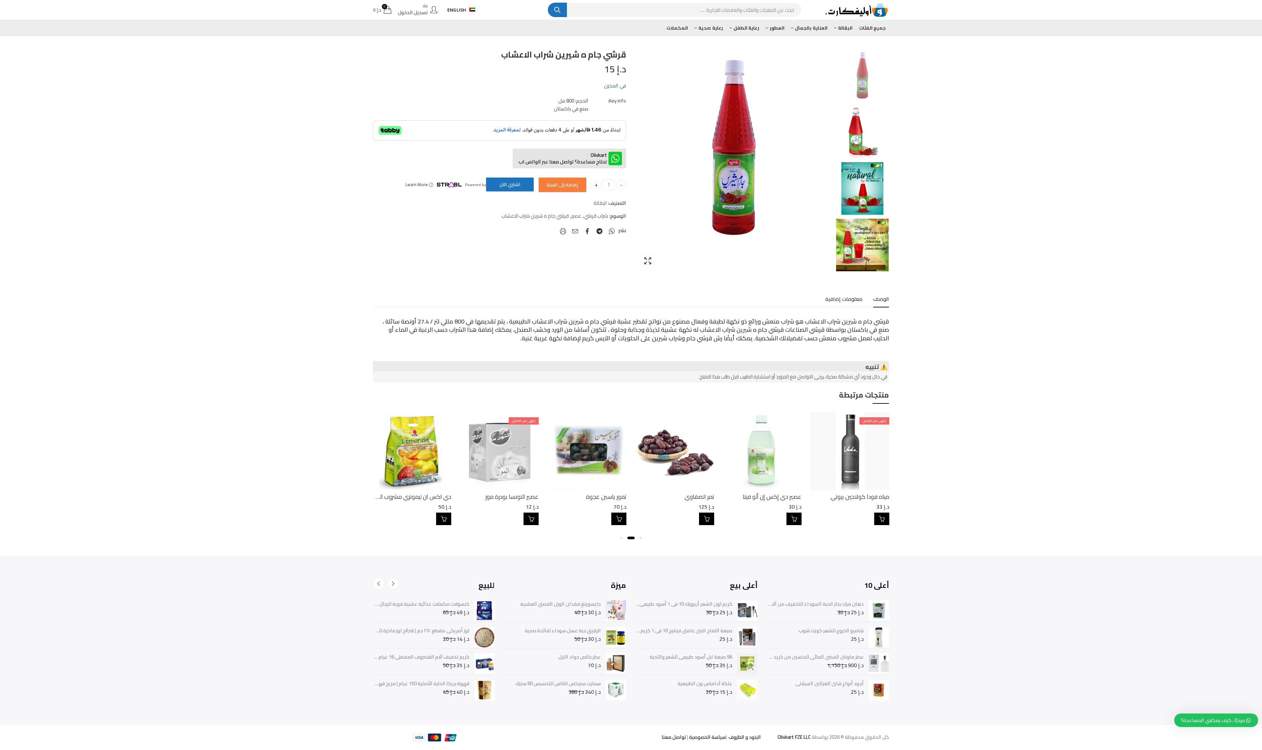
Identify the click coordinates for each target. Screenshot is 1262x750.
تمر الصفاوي (787, 496)
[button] (640, 538)
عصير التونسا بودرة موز (599, 496)
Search (557, 10)
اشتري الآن (510, 184)
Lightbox (647, 260)
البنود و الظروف (744, 737)
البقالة (600, 203)
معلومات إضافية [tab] (843, 299)
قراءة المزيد (618, 519)
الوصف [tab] (881, 299)
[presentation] (393, 583)
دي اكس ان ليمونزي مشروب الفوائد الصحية (488, 496)
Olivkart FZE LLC (794, 737)
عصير (576, 216)
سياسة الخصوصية (707, 737)
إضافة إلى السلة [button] (881, 519)
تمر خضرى (439, 496)
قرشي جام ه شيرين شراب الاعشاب (535, 216)
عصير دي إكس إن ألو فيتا (859, 496)
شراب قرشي (596, 216)
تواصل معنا (674, 737)
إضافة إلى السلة (562, 185)
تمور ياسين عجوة (694, 496)
